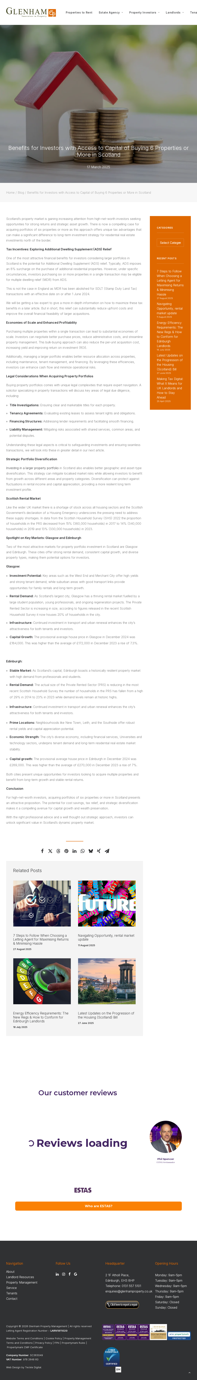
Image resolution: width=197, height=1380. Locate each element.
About (10, 1272)
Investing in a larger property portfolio (32, 468)
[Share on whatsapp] (83, 851)
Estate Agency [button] (109, 12)
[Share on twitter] (50, 851)
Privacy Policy (43, 1342)
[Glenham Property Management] (31, 12)
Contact (11, 1299)
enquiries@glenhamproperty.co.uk (128, 1291)
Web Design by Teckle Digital (23, 1367)
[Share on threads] (58, 851)
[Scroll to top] (189, 1372)
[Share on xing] (99, 851)
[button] (42, 903)
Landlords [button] (173, 12)
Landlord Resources (20, 1277)
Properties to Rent (79, 12)
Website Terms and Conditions (24, 1338)
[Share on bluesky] (91, 851)
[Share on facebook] (42, 851)
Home (10, 192)
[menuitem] (79, 12)
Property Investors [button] (142, 12)
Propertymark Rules (73, 1342)
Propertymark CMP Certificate (25, 1347)
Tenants (11, 1293)
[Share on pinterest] (66, 851)
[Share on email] (107, 851)
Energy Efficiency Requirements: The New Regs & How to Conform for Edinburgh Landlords (40, 1017)
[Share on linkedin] (74, 851)
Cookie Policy (54, 1338)
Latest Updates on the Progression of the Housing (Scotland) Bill (106, 1015)
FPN (56, 1342)
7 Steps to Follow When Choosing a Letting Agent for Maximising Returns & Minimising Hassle (41, 939)
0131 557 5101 (131, 1286)
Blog (21, 192)
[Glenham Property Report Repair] (122, 1307)
